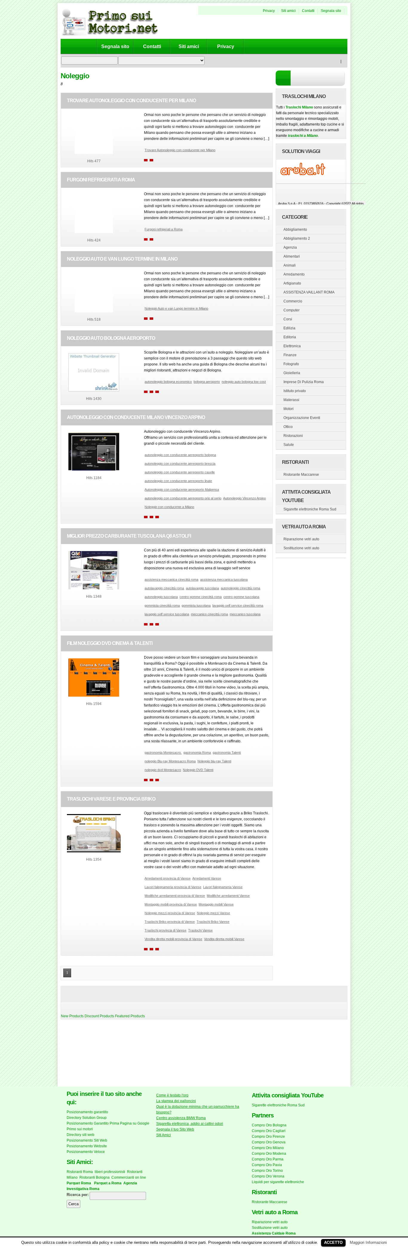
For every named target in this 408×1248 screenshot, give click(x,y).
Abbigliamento (295, 229)
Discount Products (99, 1016)
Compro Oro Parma (267, 1159)
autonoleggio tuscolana (161, 597)
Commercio (292, 301)
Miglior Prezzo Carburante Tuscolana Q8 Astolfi (129, 536)
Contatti (308, 11)
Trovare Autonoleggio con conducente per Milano (131, 100)
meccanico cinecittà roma (209, 614)
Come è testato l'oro (172, 1095)
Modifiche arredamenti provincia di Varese (175, 895)
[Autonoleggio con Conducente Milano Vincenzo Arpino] (93, 469)
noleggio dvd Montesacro (163, 770)
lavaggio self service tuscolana (167, 614)
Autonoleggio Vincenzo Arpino (244, 498)
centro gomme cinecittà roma (201, 597)
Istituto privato (294, 391)
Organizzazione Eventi (301, 418)
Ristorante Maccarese (301, 474)
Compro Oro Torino (267, 1171)
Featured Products (130, 1016)
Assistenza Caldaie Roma (274, 1233)
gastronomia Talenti (227, 752)
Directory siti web (80, 1135)
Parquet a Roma (108, 1183)
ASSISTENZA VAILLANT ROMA (309, 292)
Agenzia (290, 247)
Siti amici (288, 11)
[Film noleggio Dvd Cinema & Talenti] (93, 695)
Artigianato (292, 283)
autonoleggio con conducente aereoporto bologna (180, 455)
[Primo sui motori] (114, 34)
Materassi (291, 400)
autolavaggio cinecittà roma (164, 588)
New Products (72, 1016)
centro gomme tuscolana (241, 597)
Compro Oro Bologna (269, 1125)
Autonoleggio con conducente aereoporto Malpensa (182, 489)
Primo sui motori (80, 1129)
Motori (288, 409)
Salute (288, 445)
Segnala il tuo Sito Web (175, 1129)
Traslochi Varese (200, 930)
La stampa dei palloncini (176, 1101)
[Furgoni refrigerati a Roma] (94, 232)
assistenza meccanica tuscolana (224, 579)
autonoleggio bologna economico (168, 381)
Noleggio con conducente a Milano (169, 507)
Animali (289, 265)
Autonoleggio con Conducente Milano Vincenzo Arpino (136, 417)
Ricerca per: (78, 1194)
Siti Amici (163, 1135)
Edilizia (289, 328)
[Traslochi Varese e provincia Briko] (94, 851)
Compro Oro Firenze (268, 1136)
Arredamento (294, 274)
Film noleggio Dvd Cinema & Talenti (109, 643)
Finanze (290, 355)
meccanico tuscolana (245, 614)
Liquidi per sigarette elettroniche (278, 1182)
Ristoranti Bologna (94, 1177)
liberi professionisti (110, 1172)
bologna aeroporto (207, 381)
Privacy (269, 11)
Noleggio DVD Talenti (198, 770)
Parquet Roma (79, 1183)
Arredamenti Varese (206, 878)
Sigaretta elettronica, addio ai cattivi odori (189, 1124)
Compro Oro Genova (269, 1142)
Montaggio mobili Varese (216, 904)
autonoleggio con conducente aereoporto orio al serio (183, 498)
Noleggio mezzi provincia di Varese (170, 913)
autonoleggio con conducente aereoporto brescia (180, 463)
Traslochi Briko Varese (213, 921)
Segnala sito (331, 11)
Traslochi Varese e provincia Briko (111, 799)
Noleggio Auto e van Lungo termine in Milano (122, 258)
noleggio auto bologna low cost (244, 381)
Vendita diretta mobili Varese (224, 939)
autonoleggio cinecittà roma (240, 588)
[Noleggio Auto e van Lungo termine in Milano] (94, 311)
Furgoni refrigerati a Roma (101, 179)
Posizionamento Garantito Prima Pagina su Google (108, 1123)
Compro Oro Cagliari (269, 1131)
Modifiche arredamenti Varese (228, 895)
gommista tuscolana (196, 605)
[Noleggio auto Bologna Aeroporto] (93, 390)
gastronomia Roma (197, 752)
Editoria (289, 337)
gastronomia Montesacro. (163, 752)
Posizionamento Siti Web (87, 1140)
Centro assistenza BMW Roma (181, 1118)
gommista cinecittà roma (162, 605)
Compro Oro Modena (269, 1153)
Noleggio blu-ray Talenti (214, 761)
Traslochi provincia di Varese (165, 930)
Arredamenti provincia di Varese (168, 878)
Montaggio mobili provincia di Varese (171, 904)
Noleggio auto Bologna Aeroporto (111, 338)
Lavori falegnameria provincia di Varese (173, 887)
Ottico (288, 427)
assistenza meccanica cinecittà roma (171, 579)
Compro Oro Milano (268, 1148)
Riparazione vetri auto (301, 539)
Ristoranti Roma (80, 1172)
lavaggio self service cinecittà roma (237, 605)
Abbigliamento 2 (296, 238)
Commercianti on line (128, 1177)
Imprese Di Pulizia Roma (303, 382)
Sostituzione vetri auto (301, 548)
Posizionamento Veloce (86, 1152)
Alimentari (291, 256)
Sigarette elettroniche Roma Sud (309, 509)
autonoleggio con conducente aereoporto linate (178, 481)
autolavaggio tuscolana (202, 588)
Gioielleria (291, 373)
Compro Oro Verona (268, 1176)
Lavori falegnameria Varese (223, 887)
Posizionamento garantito (87, 1112)
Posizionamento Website (87, 1146)
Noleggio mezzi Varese (213, 913)
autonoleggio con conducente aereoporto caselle (180, 472)
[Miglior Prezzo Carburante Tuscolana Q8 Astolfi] (93, 588)
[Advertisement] (268, 27)
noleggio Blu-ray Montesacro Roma (170, 761)
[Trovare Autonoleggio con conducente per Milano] (94, 153)
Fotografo (291, 364)
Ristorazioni (293, 436)
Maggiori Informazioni (368, 1242)
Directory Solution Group (87, 1118)
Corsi (287, 319)
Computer (291, 310)
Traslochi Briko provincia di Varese (170, 921)
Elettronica (292, 346)
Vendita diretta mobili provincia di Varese (173, 939)
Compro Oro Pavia (267, 1165)
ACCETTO (333, 1242)
